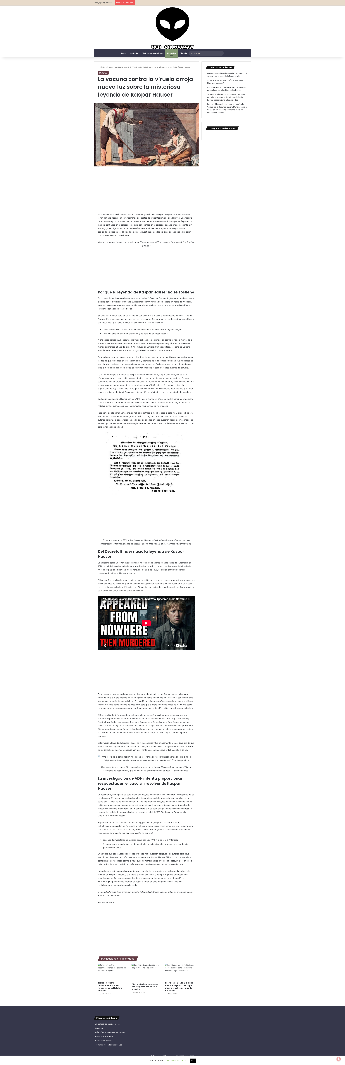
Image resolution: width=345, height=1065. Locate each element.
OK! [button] (192, 1060)
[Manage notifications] (339, 1059)
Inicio (123, 53)
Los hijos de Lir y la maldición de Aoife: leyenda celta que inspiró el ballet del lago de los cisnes (179, 987)
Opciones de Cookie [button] (176, 1060)
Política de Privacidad (104, 1036)
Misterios (171, 53)
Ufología (134, 53)
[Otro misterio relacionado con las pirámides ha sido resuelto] (146, 973)
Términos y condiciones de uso (108, 1045)
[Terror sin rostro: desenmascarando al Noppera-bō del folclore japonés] (112, 972)
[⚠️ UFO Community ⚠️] (172, 28)
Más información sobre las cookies (110, 1032)
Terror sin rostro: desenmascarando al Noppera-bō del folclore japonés (110, 987)
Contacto (99, 1028)
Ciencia (183, 53)
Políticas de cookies (103, 1041)
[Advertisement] (146, 190)
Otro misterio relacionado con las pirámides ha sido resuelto (145, 987)
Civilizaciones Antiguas (152, 53)
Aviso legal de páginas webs (107, 1024)
